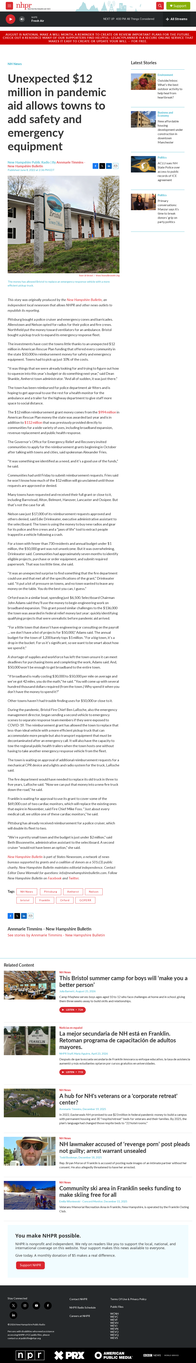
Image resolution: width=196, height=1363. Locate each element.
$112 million (33, 422)
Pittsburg (50, 891)
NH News (15, 63)
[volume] (22, 19)
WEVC (114, 1316)
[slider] (28, 19)
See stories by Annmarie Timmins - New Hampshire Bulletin (56, 935)
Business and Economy (165, 114)
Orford (64, 900)
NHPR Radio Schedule (82, 1307)
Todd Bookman (68, 1157)
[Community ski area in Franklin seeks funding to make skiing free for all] (30, 1195)
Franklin (44, 900)
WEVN (114, 1328)
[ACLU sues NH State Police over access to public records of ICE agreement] (143, 164)
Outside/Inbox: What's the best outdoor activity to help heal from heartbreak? (170, 89)
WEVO (114, 1331)
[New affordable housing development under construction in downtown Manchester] (143, 119)
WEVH (114, 1322)
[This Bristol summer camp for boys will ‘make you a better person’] (30, 985)
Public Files (116, 1306)
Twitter (73, 878)
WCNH (114, 1313)
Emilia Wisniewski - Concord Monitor (81, 1201)
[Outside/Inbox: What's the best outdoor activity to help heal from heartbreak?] (143, 81)
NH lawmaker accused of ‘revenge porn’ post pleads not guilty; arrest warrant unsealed (124, 1147)
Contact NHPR (78, 1299)
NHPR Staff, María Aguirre (74, 1053)
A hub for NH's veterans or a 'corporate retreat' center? (118, 1099)
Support (179, 6)
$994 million (107, 412)
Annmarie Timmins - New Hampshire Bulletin (49, 929)
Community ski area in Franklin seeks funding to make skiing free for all (120, 1191)
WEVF (114, 1319)
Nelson (94, 891)
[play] (10, 19)
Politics (162, 157)
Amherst (73, 891)
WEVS (114, 1337)
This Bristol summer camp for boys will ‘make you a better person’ (123, 981)
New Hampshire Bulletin (84, 299)
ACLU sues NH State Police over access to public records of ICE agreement (169, 171)
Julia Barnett (66, 991)
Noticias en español (70, 1028)
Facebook (55, 878)
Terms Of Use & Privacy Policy (128, 1299)
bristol (24, 900)
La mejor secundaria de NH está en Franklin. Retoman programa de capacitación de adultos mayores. (117, 1040)
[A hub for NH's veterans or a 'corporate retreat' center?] (30, 1103)
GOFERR (85, 900)
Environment (165, 75)
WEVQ (114, 1334)
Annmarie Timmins (70, 1109)
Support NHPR (30, 1265)
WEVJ (113, 1325)
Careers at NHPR (79, 1315)
